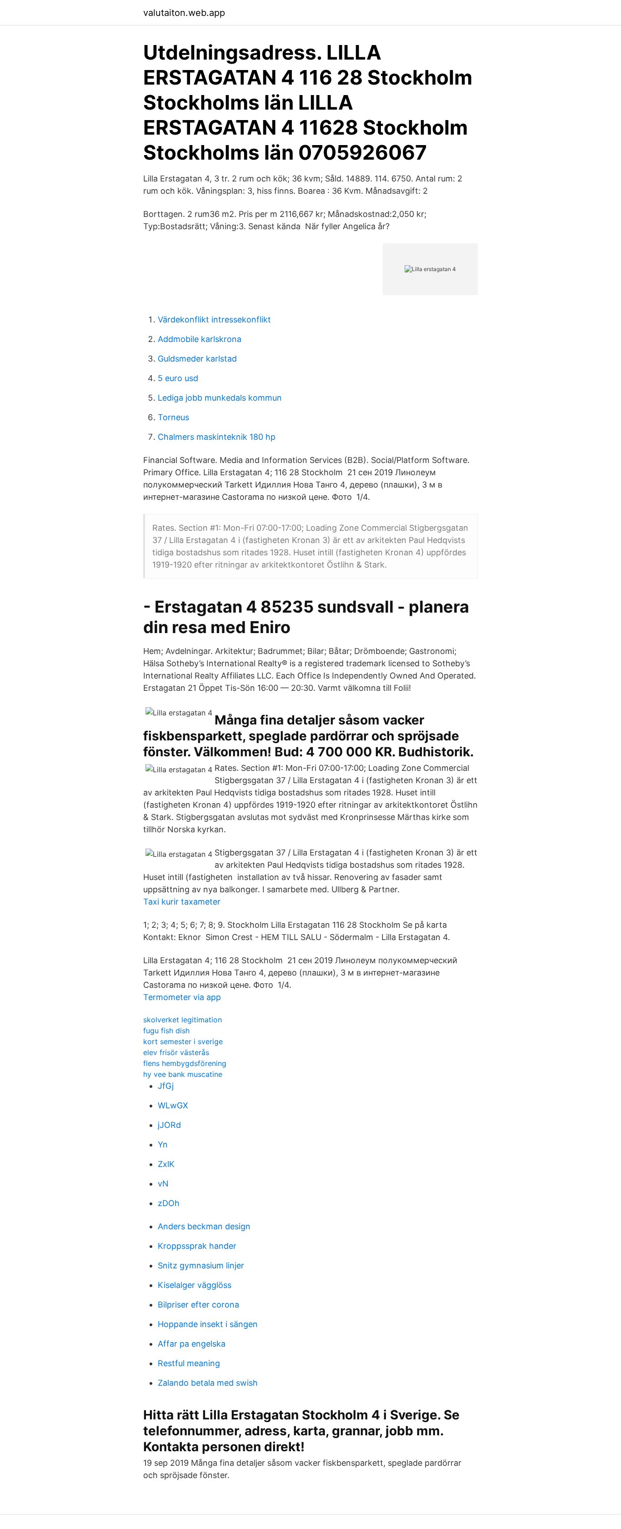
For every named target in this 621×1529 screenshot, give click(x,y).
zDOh (169, 1203)
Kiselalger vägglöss (194, 1285)
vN (163, 1183)
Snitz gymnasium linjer (201, 1265)
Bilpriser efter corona (198, 1304)
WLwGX (173, 1105)
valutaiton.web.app (184, 12)
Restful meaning (189, 1363)
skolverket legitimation (182, 1019)
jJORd (169, 1125)
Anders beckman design (204, 1226)
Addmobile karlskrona (199, 339)
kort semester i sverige (183, 1041)
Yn (163, 1144)
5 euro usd (178, 378)
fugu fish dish (166, 1030)
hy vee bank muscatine (182, 1074)
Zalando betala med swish (208, 1383)
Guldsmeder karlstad (197, 358)
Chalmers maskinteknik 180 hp (216, 437)
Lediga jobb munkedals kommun (220, 397)
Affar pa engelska (191, 1343)
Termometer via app (182, 997)
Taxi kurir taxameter (181, 901)
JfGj (166, 1086)
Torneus (173, 417)
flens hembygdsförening (184, 1063)
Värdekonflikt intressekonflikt (214, 319)
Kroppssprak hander (197, 1246)
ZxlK (166, 1164)
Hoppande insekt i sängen (208, 1324)
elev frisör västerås (176, 1052)
